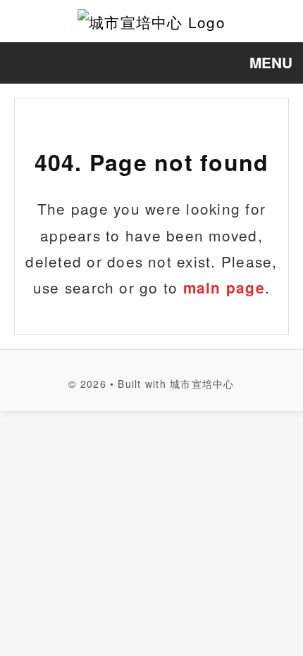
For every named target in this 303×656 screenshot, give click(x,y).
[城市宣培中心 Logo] (151, 21)
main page (224, 287)
